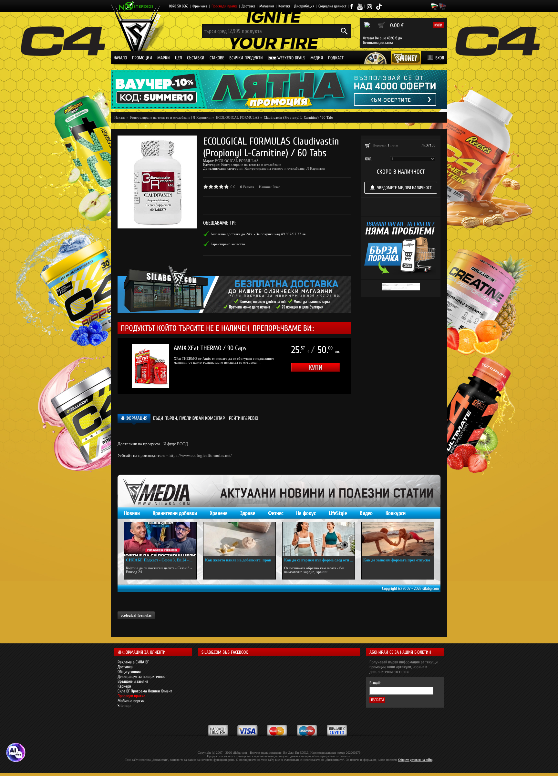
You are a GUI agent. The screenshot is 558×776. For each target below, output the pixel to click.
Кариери (124, 686)
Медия (316, 58)
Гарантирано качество (228, 244)
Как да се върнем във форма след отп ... (318, 560)
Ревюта (248, 187)
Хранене (218, 513)
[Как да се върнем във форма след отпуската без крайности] (319, 539)
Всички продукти (246, 58)
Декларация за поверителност (142, 676)
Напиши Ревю (269, 187)
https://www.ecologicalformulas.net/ (200, 455)
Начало (120, 58)
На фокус (306, 513)
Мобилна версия (131, 700)
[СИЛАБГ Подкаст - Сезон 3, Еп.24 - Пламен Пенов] (160, 539)
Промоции (142, 58)
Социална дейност (332, 6)
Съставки (195, 58)
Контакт (284, 6)
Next (361, 366)
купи (438, 25)
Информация (134, 418)
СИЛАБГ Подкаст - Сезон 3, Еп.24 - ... (159, 560)
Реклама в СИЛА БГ (133, 662)
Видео (366, 513)
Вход (439, 58)
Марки (163, 58)
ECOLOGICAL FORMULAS (236, 161)
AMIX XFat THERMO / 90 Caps (210, 348)
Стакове (217, 58)
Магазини (266, 6)
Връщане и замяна (133, 681)
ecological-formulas (136, 615)
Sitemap (124, 705)
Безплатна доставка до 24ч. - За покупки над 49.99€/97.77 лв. (258, 234)
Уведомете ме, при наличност (404, 187)
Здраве (247, 513)
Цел (178, 58)
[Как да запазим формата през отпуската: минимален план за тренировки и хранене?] (398, 539)
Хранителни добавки (175, 513)
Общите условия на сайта (415, 759)
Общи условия (129, 671)
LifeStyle (338, 513)
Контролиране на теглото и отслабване (251, 164)
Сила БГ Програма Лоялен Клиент (145, 691)
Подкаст (336, 58)
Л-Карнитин (202, 117)
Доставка (248, 6)
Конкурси (396, 513)
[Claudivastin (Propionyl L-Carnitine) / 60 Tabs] (157, 182)
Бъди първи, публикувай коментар (189, 418)
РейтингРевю (243, 418)
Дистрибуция (304, 6)
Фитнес (275, 513)
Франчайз (199, 6)
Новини (132, 513)
